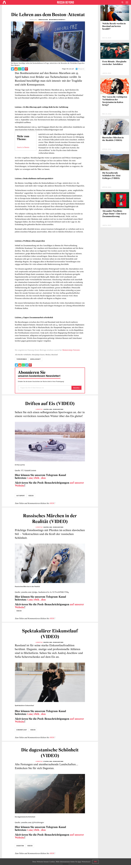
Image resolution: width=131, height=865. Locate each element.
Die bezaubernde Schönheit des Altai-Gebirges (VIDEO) (111, 175)
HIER (51, 503)
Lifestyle (39, 409)
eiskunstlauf (21, 730)
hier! (79, 862)
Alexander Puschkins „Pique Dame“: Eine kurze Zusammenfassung (114, 214)
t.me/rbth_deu (36, 478)
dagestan (20, 846)
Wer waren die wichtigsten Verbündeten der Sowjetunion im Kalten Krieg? (114, 101)
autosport (20, 496)
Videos (30, 496)
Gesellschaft (35, 359)
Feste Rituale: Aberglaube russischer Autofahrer (114, 63)
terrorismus (21, 359)
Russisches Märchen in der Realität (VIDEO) (113, 139)
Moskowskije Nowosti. (71, 350)
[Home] (4, 2)
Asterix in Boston (23, 147)
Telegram (81, 69)
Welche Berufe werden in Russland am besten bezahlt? (114, 26)
